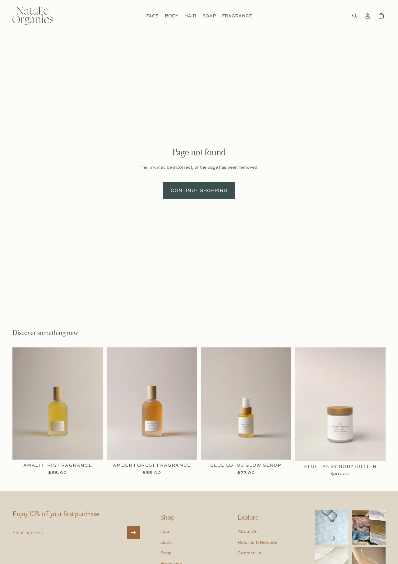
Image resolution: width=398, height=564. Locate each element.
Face (165, 531)
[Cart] (381, 16)
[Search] (354, 16)
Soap (166, 553)
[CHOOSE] (93, 450)
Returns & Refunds (257, 542)
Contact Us (249, 553)
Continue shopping (199, 190)
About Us (247, 531)
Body (166, 542)
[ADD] (281, 450)
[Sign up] (133, 532)
